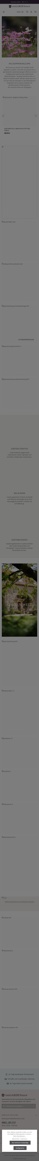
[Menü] (3, 12)
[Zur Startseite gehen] (19, 6)
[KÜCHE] (19, 1044)
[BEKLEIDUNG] (19, 663)
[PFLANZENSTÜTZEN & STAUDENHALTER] (19, 241)
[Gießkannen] (19, 752)
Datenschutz (15, 1139)
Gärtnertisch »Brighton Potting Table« (17, 129)
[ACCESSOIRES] (19, 1006)
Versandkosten (31, 1155)
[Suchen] (23, 12)
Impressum (24, 1139)
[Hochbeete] (19, 785)
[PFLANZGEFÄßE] (19, 863)
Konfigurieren (20, 1148)
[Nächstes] (36, 116)
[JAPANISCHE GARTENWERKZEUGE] (19, 360)
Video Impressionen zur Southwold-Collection (19, 902)
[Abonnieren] (34, 1106)
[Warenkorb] (35, 12)
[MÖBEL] (19, 932)
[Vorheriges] (3, 116)
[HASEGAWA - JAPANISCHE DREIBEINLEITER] (19, 712)
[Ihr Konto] (31, 12)
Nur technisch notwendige (20, 1143)
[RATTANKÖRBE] (19, 968)
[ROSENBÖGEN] (19, 182)
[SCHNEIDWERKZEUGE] (19, 324)
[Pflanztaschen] (19, 818)
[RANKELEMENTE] (19, 282)
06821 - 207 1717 (9, 1122)
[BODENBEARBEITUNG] (19, 393)
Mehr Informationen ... (19, 1136)
